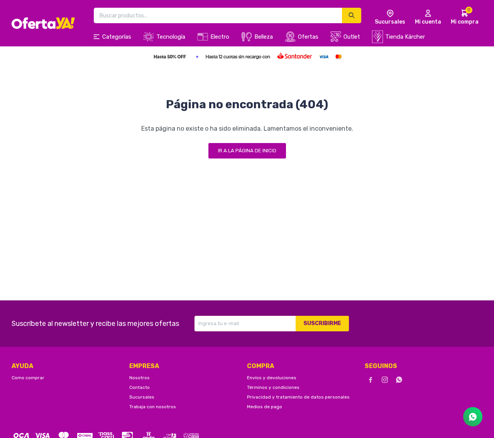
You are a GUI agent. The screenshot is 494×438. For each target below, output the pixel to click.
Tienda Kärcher (405, 36)
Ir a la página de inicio (247, 150)
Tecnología (170, 36)
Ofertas (308, 36)
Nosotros (139, 377)
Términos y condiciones (273, 387)
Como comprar (28, 377)
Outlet (351, 36)
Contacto (139, 387)
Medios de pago (264, 406)
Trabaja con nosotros (152, 406)
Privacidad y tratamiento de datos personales (298, 397)
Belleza (263, 36)
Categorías (116, 36)
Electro (219, 36)
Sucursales (141, 397)
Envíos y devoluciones (271, 377)
